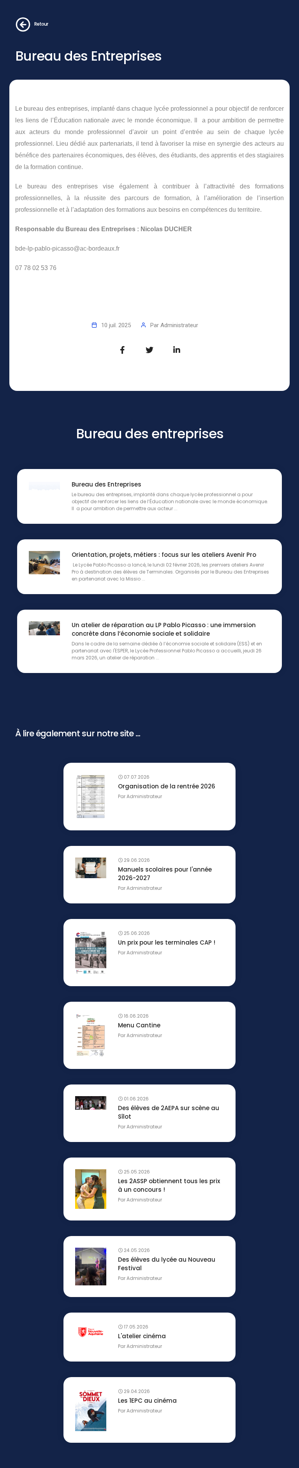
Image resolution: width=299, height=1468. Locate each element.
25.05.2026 (136, 1172)
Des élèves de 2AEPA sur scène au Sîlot (168, 1112)
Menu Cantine (139, 1025)
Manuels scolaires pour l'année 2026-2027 (165, 873)
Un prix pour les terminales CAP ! (166, 942)
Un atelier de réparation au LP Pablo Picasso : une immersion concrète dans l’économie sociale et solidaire (164, 629)
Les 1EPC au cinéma (147, 1401)
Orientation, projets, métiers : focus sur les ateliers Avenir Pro (164, 555)
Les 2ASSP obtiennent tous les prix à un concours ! (169, 1185)
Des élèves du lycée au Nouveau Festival (166, 1263)
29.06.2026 (136, 860)
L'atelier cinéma (142, 1336)
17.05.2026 (135, 1327)
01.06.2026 (136, 1099)
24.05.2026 (136, 1250)
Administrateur (179, 325)
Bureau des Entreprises (106, 484)
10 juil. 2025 (116, 325)
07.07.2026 (136, 777)
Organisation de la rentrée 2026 (166, 786)
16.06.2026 (136, 1016)
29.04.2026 (136, 1391)
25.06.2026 (136, 933)
